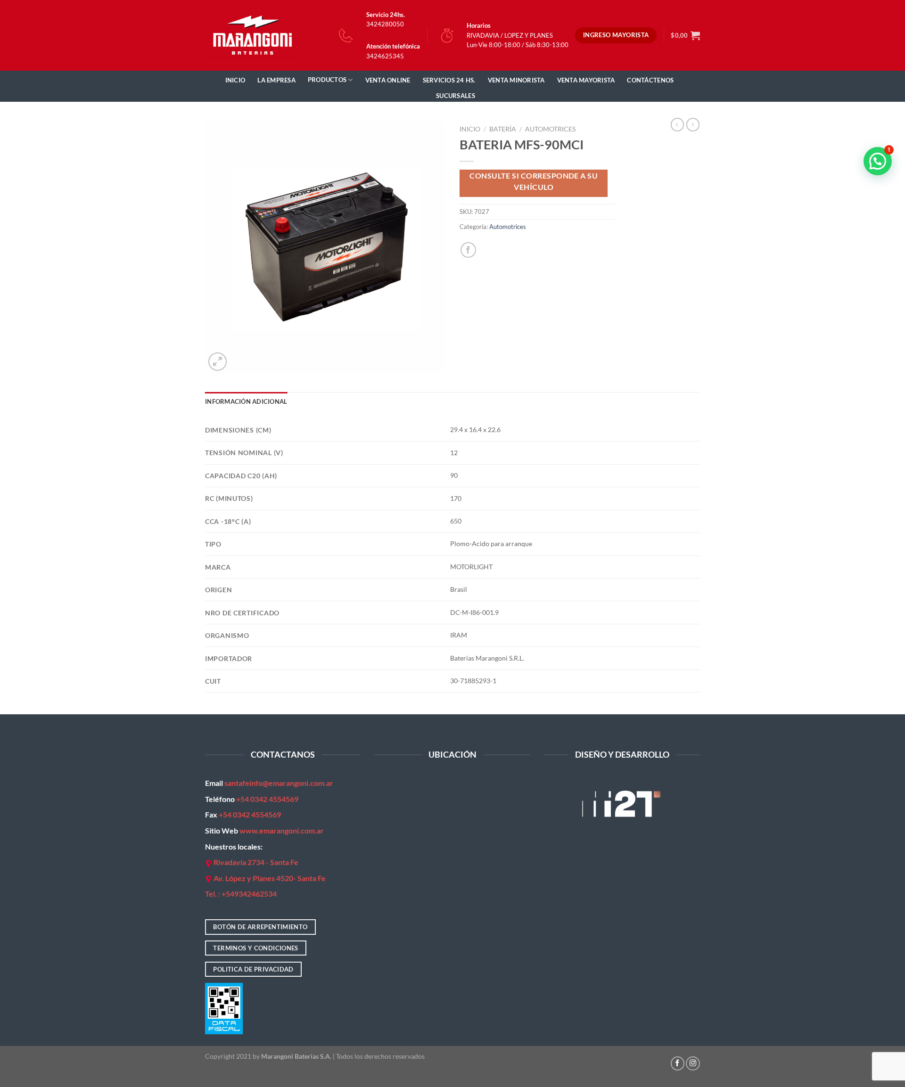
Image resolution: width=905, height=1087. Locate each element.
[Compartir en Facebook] (468, 250)
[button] (878, 161)
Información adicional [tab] (246, 401)
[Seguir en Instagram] (693, 1063)
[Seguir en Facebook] (678, 1063)
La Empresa (276, 80)
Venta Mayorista (586, 80)
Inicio (235, 80)
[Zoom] (217, 361)
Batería (502, 129)
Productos (327, 79)
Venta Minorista (516, 80)
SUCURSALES (455, 95)
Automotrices (550, 129)
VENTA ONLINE (388, 80)
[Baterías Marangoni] (253, 35)
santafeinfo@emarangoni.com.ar (278, 782)
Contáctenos (650, 80)
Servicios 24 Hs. (449, 80)
